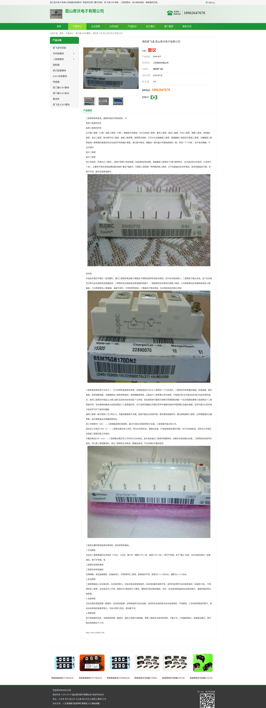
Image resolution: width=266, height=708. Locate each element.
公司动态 (113, 26)
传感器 (56, 82)
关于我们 (150, 26)
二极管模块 (58, 59)
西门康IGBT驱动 (61, 93)
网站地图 (95, 703)
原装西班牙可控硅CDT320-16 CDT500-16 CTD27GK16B (158, 678)
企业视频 (95, 26)
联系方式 (187, 26)
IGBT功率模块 (60, 76)
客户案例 (168, 26)
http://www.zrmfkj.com (95, 633)
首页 (59, 26)
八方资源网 (68, 703)
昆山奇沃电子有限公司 (82, 695)
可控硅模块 (58, 53)
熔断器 (56, 65)
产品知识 (132, 26)
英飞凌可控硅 (59, 48)
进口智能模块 (59, 70)
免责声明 (77, 703)
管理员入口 (86, 703)
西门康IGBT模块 (61, 87)
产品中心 (77, 26)
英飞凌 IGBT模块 (83, 33)
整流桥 (56, 99)
